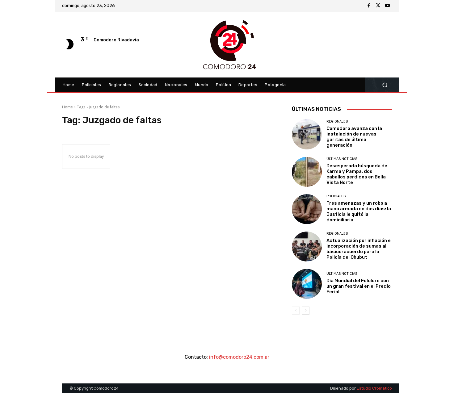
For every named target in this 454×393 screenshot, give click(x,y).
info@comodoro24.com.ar (239, 357)
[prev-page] (296, 311)
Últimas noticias (341, 159)
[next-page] (305, 311)
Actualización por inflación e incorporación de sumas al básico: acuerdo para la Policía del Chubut (358, 249)
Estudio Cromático (374, 388)
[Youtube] (387, 5)
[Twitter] (378, 5)
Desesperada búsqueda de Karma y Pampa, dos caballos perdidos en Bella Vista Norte (356, 174)
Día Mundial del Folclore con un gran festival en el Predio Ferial (358, 286)
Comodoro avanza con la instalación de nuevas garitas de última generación (354, 137)
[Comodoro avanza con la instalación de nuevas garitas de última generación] (307, 134)
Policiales (336, 196)
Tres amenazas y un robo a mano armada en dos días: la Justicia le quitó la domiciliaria (358, 211)
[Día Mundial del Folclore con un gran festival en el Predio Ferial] (307, 284)
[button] (384, 85)
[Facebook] (368, 5)
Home (67, 107)
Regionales (337, 121)
